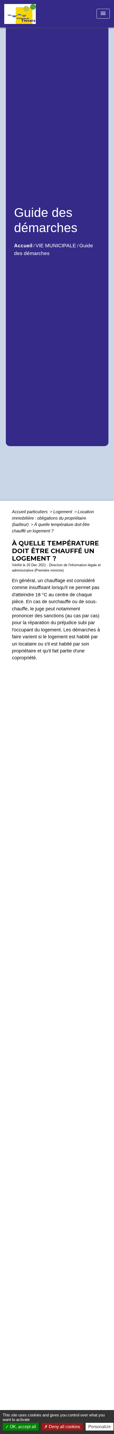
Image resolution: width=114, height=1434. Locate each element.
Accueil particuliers (30, 511)
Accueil (23, 245)
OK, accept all (22, 1426)
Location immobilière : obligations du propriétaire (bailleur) (53, 518)
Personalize (99, 1426)
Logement (63, 511)
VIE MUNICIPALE (56, 245)
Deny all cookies (64, 1426)
